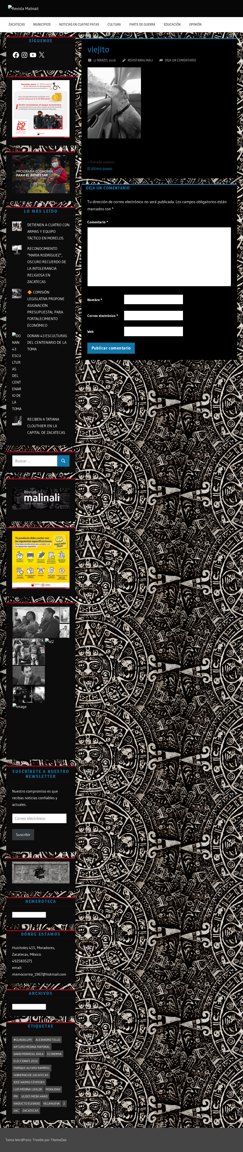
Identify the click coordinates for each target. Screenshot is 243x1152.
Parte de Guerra (142, 24)
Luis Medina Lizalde (28, 1089)
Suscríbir (23, 834)
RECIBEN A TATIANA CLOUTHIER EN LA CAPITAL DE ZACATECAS (46, 426)
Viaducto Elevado (27, 1103)
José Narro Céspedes (29, 1082)
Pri (16, 1096)
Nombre (94, 300)
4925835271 (22, 961)
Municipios (42, 24)
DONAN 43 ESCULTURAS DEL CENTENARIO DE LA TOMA (47, 342)
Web (90, 331)
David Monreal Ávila (29, 1054)
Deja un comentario (180, 60)
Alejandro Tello (48, 1040)
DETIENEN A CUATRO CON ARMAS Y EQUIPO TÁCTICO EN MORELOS (48, 231)
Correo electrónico (102, 315)
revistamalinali (140, 60)
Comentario (97, 222)
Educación (172, 24)
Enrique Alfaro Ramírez (32, 1068)
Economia (54, 1054)
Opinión (195, 24)
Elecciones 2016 (26, 1061)
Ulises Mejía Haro (34, 1096)
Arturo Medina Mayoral (32, 1047)
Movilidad (53, 1089)
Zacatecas (17, 24)
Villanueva (51, 1103)
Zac (16, 1110)
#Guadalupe (23, 1040)
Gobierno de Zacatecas (31, 1075)
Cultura (114, 24)
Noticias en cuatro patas (79, 24)
